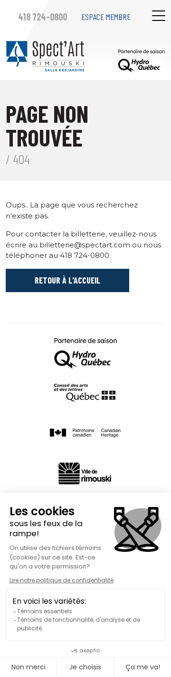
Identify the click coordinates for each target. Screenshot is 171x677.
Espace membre (106, 16)
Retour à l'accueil (67, 280)
